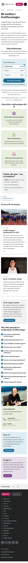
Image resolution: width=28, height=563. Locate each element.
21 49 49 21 (5, 549)
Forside (2, 10)
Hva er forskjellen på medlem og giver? (14, 343)
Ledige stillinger (7, 538)
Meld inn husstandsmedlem (15, 92)
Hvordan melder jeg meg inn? (12, 356)
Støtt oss (19, 4)
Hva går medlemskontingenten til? (13, 340)
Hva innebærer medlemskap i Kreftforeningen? (12, 335)
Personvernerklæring (19, 84)
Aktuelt (5, 503)
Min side (6, 525)
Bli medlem (6, 533)
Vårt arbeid (7, 475)
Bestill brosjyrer (7, 508)
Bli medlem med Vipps (14, 80)
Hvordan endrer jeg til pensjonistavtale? (15, 373)
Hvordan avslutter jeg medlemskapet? (14, 360)
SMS (5, 511)
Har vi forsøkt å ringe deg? (10, 521)
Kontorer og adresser (7, 557)
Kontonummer (7, 501)
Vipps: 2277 (7, 498)
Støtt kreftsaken (10, 10)
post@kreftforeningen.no (8, 552)
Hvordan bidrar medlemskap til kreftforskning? (12, 368)
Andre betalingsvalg (8, 84)
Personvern (6, 518)
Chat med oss (5, 554)
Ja (13, 486)
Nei (18, 486)
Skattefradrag (7, 523)
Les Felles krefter (9, 320)
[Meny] (25, 4)
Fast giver (6, 187)
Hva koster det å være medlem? (12, 347)
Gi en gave (6, 506)
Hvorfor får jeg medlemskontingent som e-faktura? (15, 377)
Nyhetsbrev (6, 530)
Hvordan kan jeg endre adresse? (13, 382)
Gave (5, 184)
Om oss (5, 535)
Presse (5, 513)
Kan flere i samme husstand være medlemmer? (13, 351)
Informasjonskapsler (9, 528)
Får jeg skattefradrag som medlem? (14, 363)
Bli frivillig (6, 516)
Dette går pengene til (8, 199)
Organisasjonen (9, 450)
